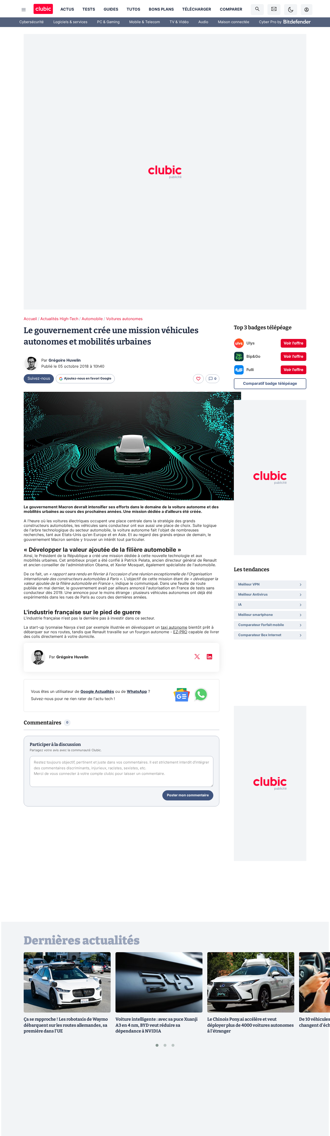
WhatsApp (137, 692)
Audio (203, 22)
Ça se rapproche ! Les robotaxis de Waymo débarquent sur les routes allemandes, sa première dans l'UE (66, 1025)
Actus (67, 9)
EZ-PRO (180, 632)
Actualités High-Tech (59, 319)
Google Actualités (97, 692)
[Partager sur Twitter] (318, 1110)
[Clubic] (43, 9)
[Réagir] (198, 378)
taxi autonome (174, 627)
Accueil (30, 319)
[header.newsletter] (274, 9)
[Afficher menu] (24, 9)
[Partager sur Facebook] (318, 1094)
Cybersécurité (31, 22)
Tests (88, 9)
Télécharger (196, 9)
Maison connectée (233, 22)
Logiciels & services (70, 22)
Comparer (231, 9)
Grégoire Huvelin (65, 360)
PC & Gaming (108, 22)
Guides (111, 9)
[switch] (290, 9)
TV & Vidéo (179, 22)
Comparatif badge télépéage (270, 383)
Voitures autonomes (124, 319)
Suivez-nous (39, 378)
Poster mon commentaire (188, 795)
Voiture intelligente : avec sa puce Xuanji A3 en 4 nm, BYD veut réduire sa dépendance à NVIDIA (156, 1025)
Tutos (133, 9)
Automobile (92, 319)
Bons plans (161, 9)
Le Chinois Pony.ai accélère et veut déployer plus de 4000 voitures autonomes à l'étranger (250, 1025)
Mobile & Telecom (144, 22)
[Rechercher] (257, 9)
